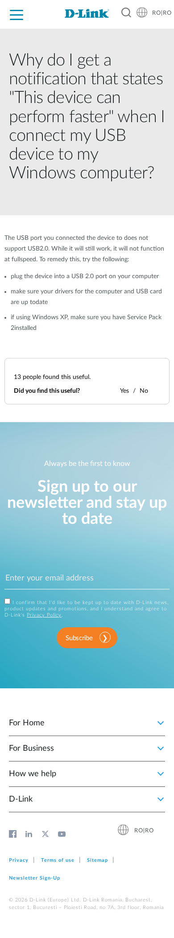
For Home (27, 723)
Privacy (19, 860)
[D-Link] (87, 13)
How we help (32, 774)
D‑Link (21, 799)
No (144, 391)
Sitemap (97, 860)
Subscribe (79, 638)
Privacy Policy (44, 615)
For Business (31, 749)
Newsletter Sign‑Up (34, 878)
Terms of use (58, 860)
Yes (124, 391)
